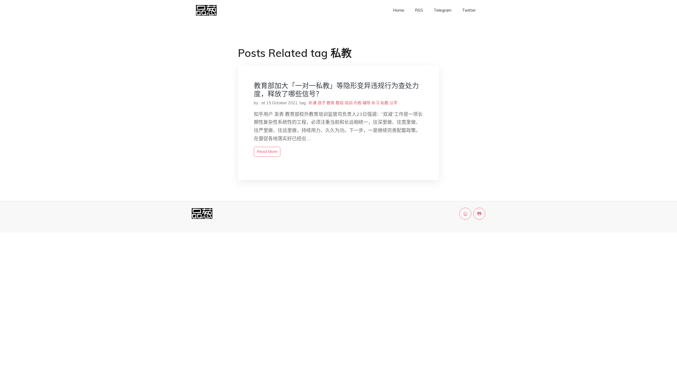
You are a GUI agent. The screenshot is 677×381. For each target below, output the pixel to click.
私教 (384, 102)
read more (267, 151)
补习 (375, 102)
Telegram (442, 10)
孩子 (322, 102)
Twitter (469, 10)
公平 (393, 102)
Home (398, 10)
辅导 (366, 102)
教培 (340, 102)
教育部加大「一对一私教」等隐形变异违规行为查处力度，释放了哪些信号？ (336, 89)
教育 (331, 102)
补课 (313, 102)
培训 (349, 102)
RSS (419, 10)
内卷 (358, 102)
